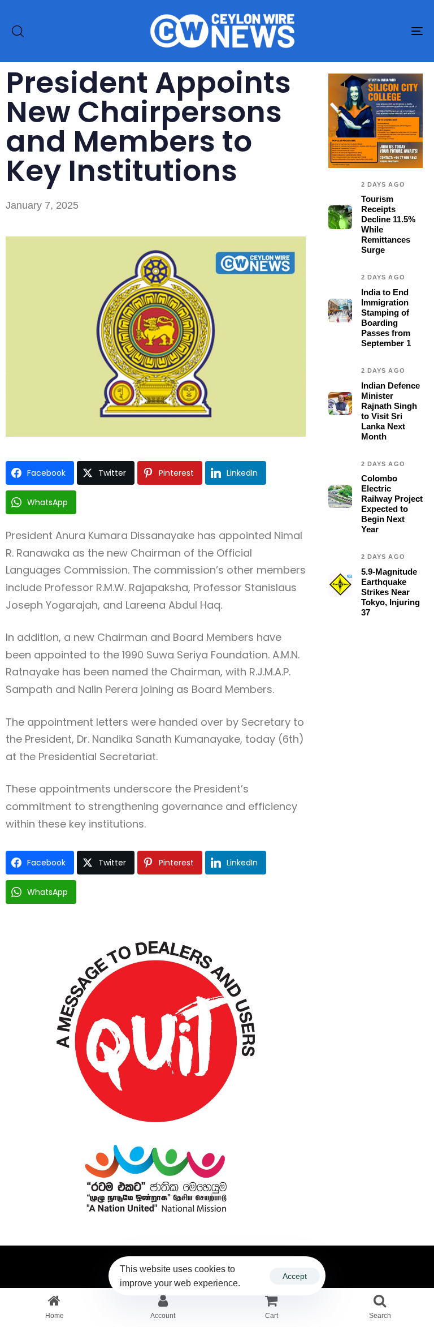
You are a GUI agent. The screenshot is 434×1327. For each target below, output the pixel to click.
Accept (295, 1276)
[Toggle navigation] (354, 31)
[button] (17, 31)
